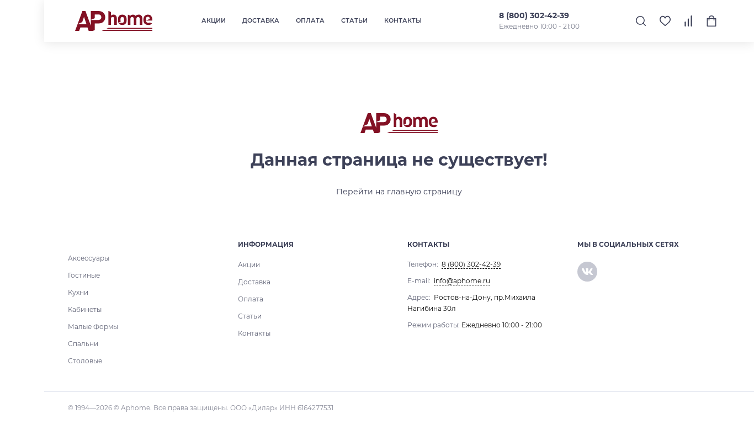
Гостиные (84, 275)
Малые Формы (93, 326)
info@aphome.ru (462, 281)
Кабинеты (85, 309)
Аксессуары (88, 258)
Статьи (354, 20)
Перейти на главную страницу (399, 192)
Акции (213, 20)
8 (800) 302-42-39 (534, 15)
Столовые (85, 361)
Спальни (83, 344)
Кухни (78, 292)
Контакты (403, 20)
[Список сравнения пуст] (688, 21)
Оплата (310, 20)
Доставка (260, 20)
